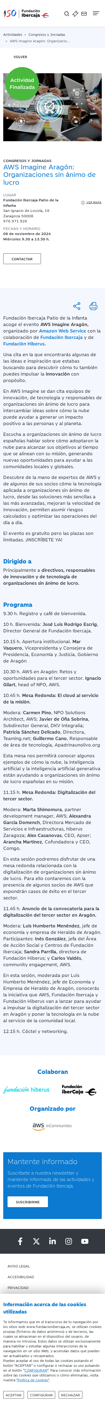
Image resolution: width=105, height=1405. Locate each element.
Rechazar (70, 1394)
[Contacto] (84, 13)
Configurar (41, 1394)
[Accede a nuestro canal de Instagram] (68, 1241)
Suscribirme (28, 1201)
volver (20, 56)
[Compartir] (76, 306)
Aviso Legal (19, 1265)
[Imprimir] (93, 306)
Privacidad (18, 1287)
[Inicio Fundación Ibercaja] (26, 13)
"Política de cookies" (32, 1379)
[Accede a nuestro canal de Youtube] (85, 1241)
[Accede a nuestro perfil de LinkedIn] (52, 1241)
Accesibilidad (21, 1276)
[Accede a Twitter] (36, 1241)
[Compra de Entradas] (75, 13)
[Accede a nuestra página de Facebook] (20, 1241)
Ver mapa (94, 202)
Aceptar (14, 1394)
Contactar (22, 258)
